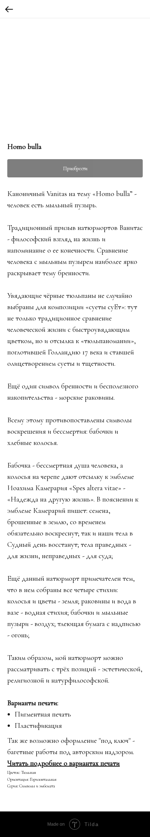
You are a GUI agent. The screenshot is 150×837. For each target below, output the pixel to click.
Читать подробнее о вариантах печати (63, 763)
